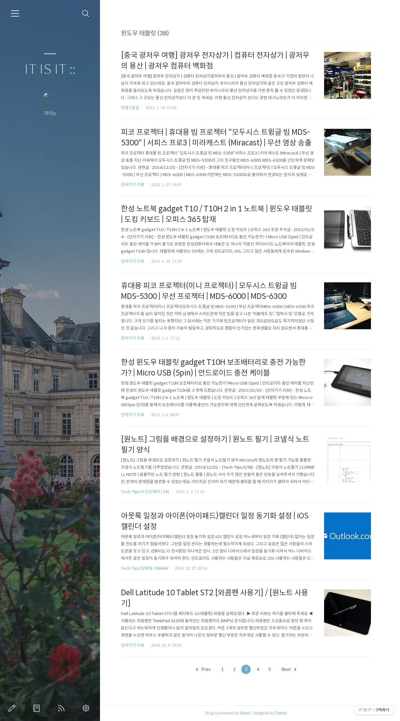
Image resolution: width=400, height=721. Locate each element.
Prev (205, 669)
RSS (62, 708)
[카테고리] (15, 13)
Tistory (281, 713)
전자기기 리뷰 (132, 184)
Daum (245, 713)
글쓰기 (13, 708)
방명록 (37, 708)
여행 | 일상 (130, 107)
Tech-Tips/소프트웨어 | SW (145, 491)
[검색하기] (85, 13)
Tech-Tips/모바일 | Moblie (144, 568)
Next (286, 669)
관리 (87, 708)
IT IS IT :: (50, 69)
